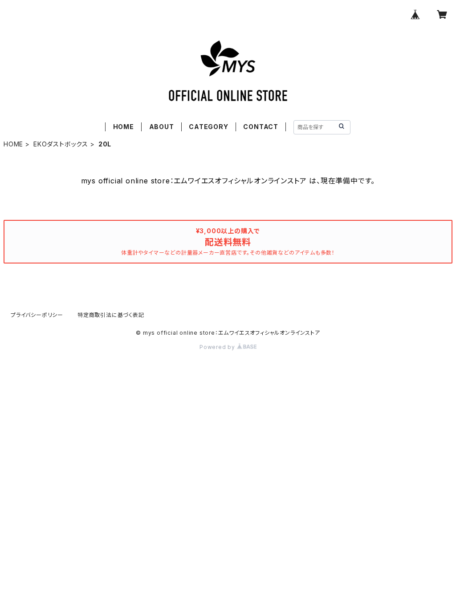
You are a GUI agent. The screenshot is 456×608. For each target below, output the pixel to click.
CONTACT (260, 126)
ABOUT (161, 126)
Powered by (218, 347)
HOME (123, 126)
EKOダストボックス (60, 144)
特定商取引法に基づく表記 (110, 315)
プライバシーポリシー (37, 315)
